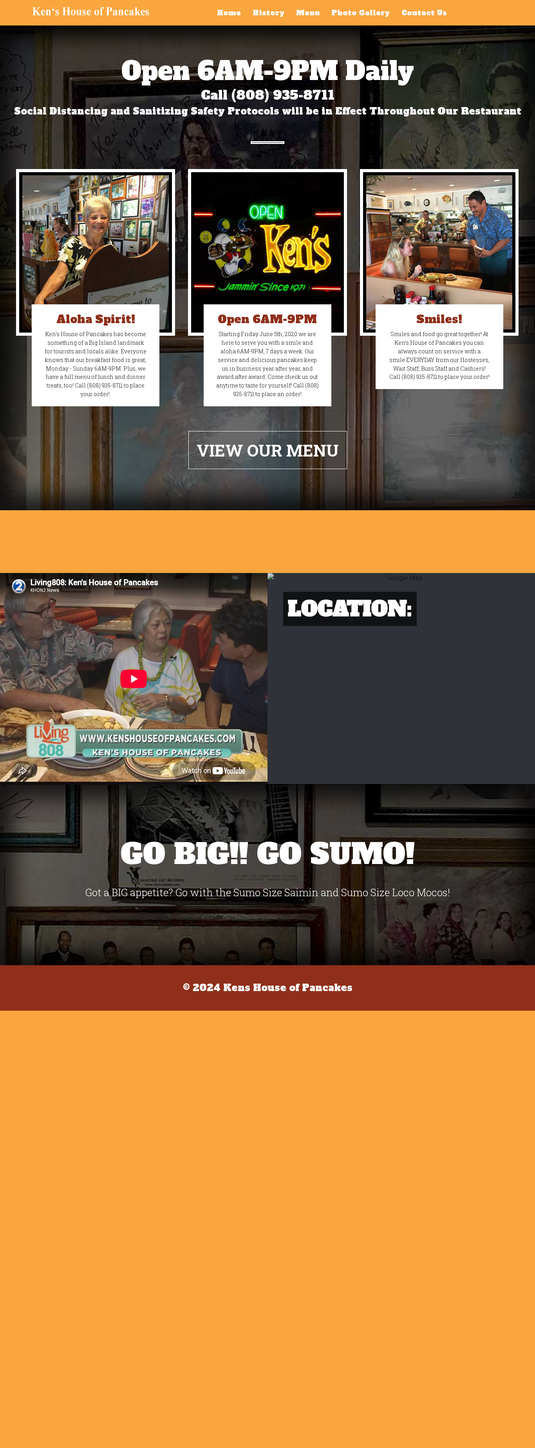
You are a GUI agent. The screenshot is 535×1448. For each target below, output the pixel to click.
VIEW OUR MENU (268, 450)
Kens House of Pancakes (91, 11)
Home (229, 13)
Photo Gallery (360, 13)
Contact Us (424, 13)
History (268, 13)
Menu (308, 13)
